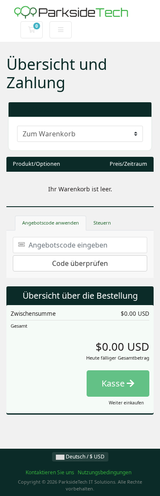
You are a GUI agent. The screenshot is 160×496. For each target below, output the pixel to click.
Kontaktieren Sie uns (50, 472)
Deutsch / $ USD (84, 456)
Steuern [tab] (102, 222)
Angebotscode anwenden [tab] (50, 222)
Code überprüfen (80, 263)
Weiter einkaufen (126, 403)
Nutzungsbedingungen (104, 472)
